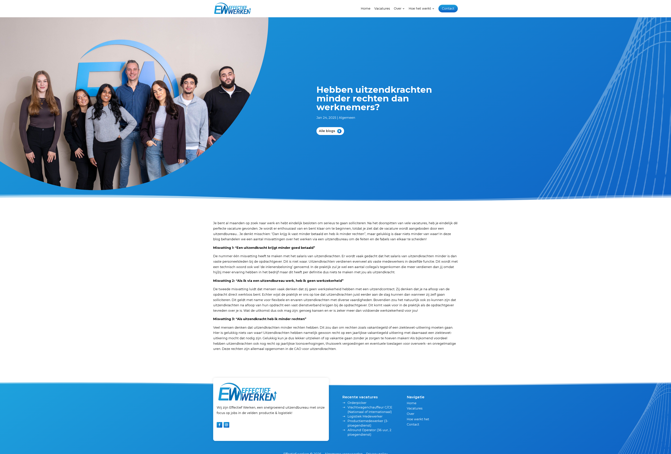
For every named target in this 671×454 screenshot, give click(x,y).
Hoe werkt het (418, 419)
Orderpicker (357, 403)
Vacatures (382, 8)
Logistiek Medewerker (365, 416)
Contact (448, 8)
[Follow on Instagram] (226, 425)
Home (365, 8)
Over (410, 414)
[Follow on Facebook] (219, 425)
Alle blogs (327, 131)
